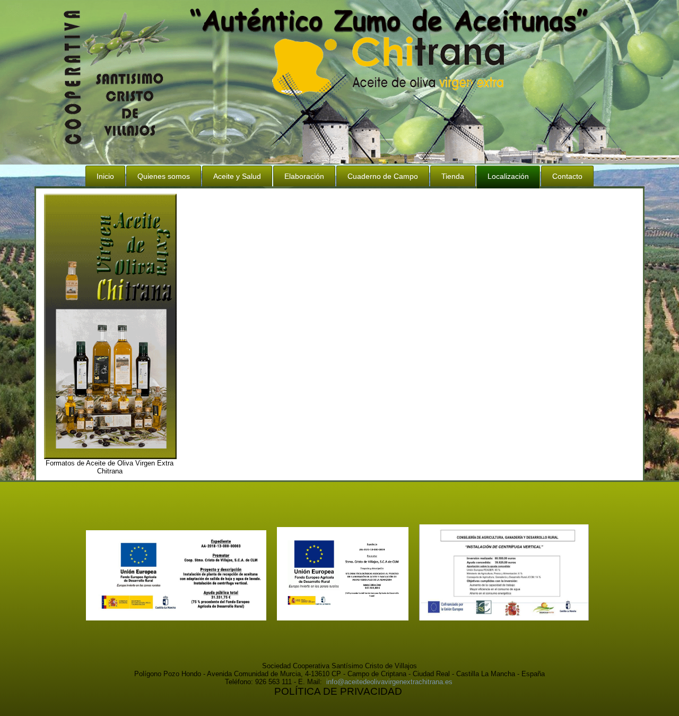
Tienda (452, 176)
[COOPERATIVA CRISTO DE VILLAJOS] (176, 618)
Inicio (105, 176)
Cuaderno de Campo (382, 176)
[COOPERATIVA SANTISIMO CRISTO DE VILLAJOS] (342, 618)
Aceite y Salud (237, 176)
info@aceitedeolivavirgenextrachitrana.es (389, 682)
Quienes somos (163, 176)
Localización (508, 176)
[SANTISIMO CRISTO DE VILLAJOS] (504, 618)
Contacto (567, 176)
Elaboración (304, 176)
